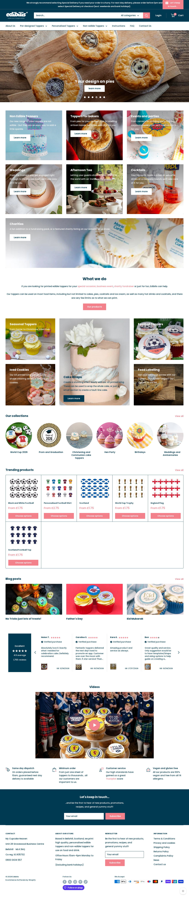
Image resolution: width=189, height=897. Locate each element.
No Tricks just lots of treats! (23, 618)
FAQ (132, 25)
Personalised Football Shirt (58, 503)
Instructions (118, 25)
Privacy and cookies (164, 842)
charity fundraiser (124, 286)
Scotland (84, 503)
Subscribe (115, 816)
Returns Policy (161, 851)
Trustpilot (111, 778)
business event (105, 286)
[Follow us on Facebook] (65, 882)
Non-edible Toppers (93, 25)
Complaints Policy (163, 855)
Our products (94, 306)
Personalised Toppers (63, 25)
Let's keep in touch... (174, 4)
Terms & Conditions (164, 838)
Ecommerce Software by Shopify (21, 880)
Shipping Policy (162, 847)
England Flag (157, 503)
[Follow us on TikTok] (86, 882)
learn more (106, 88)
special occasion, (87, 286)
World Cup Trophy (124, 503)
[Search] (146, 15)
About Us (10, 25)
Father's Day (74, 618)
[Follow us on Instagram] (75, 882)
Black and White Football (21, 503)
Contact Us (145, 25)
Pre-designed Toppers (32, 25)
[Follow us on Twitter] (70, 882)
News (156, 860)
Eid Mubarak (135, 618)
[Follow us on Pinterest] (80, 882)
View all (179, 416)
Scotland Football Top (19, 549)
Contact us (160, 864)
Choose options (23, 516)
